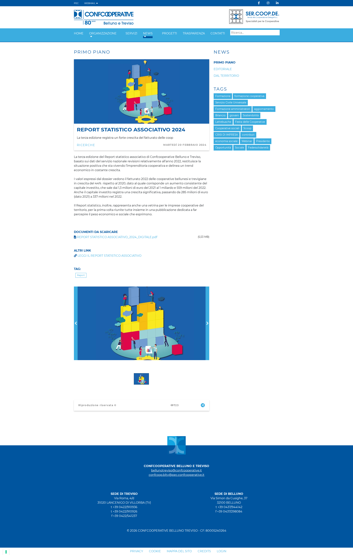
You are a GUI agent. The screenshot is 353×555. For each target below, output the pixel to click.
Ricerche (86, 145)
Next (207, 288)
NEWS (148, 33)
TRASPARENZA (194, 33)
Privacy (136, 551)
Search (227, 38)
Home (78, 33)
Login (221, 551)
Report (81, 275)
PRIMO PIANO (225, 62)
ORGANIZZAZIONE (103, 33)
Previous (76, 288)
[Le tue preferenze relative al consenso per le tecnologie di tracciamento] (6, 552)
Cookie (155, 551)
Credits (204, 551)
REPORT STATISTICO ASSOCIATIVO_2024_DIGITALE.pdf (116, 237)
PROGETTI (169, 33)
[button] (91, 36)
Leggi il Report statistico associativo (109, 255)
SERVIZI (131, 33)
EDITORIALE (223, 69)
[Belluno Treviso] (103, 17)
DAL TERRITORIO (226, 75)
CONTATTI (218, 33)
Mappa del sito (179, 551)
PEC (76, 3)
